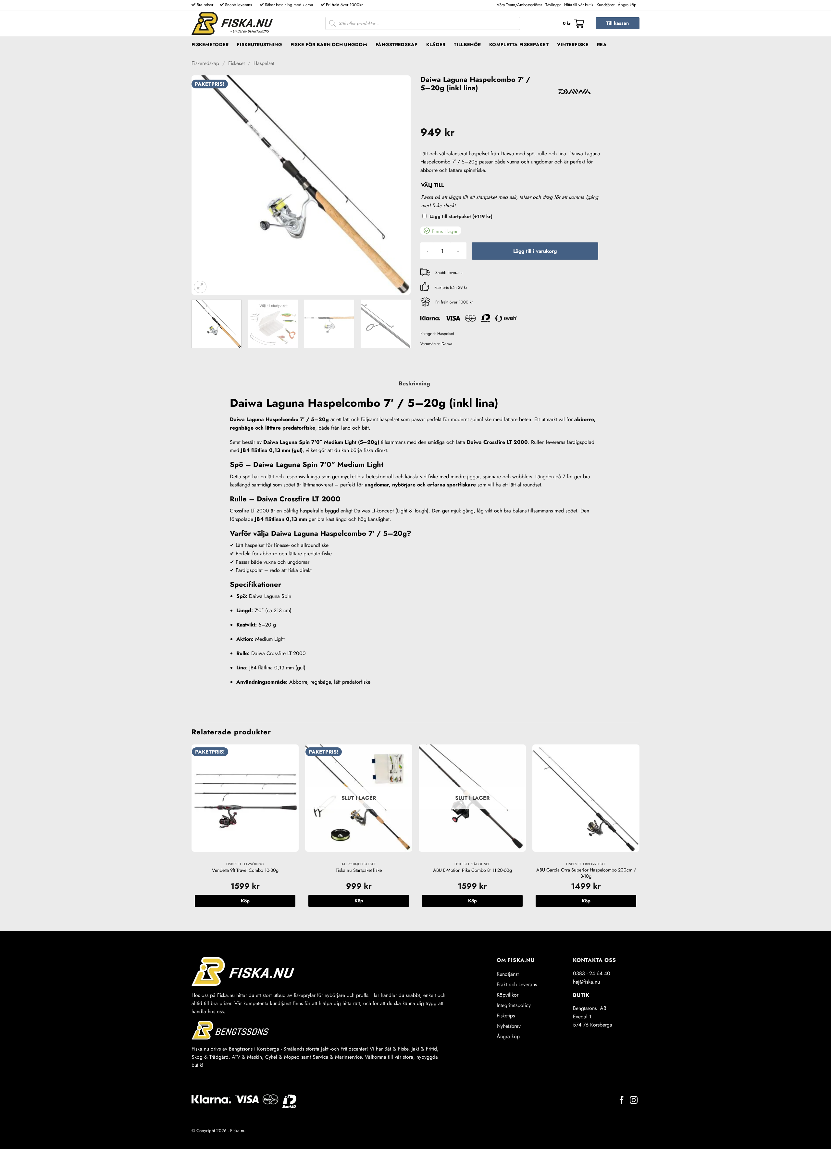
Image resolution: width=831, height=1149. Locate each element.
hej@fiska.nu (586, 982)
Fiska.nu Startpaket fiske (359, 870)
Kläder (436, 44)
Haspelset (264, 63)
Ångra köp (627, 5)
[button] (573, 23)
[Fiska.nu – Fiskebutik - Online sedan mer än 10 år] (232, 23)
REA (602, 44)
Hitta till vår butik (578, 5)
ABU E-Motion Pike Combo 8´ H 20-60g (472, 870)
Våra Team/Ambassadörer (519, 5)
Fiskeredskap (205, 63)
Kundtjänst (605, 5)
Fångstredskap (397, 44)
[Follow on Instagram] (634, 1100)
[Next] (398, 185)
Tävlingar (553, 5)
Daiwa (446, 344)
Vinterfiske (573, 44)
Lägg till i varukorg (535, 251)
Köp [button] (245, 900)
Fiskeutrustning (259, 44)
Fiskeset (236, 63)
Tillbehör (467, 44)
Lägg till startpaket (460, 216)
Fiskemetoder (210, 44)
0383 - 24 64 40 (591, 973)
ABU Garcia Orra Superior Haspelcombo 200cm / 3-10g (586, 873)
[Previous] (204, 185)
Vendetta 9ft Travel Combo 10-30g (245, 870)
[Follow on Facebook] (622, 1100)
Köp (358, 900)
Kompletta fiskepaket (519, 44)
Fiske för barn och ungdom (329, 44)
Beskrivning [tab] (414, 383)
